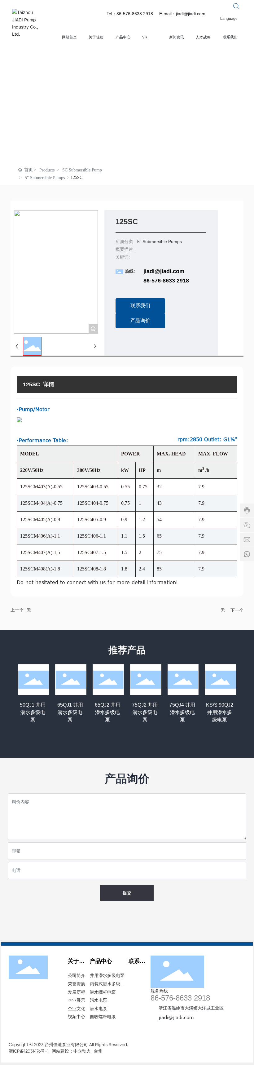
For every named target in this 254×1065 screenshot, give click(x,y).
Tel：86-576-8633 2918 (130, 13)
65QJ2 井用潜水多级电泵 (107, 712)
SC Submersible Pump (82, 170)
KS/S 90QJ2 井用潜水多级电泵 (219, 712)
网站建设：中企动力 (71, 1051)
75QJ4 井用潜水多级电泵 (182, 712)
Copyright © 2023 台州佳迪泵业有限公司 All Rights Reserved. (68, 1044)
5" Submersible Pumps (45, 177)
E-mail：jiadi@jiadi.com (182, 13)
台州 (98, 1051)
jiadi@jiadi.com (163, 271)
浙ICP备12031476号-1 (29, 1051)
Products (47, 170)
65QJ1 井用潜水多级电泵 (70, 712)
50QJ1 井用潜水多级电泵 (33, 712)
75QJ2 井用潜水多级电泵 (145, 712)
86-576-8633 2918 (166, 280)
